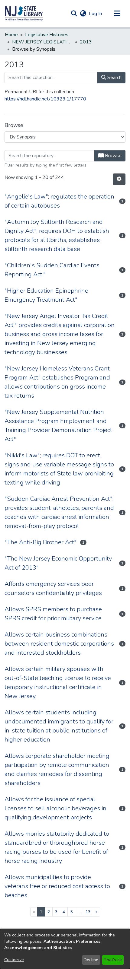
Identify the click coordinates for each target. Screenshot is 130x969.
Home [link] (11, 34)
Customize (14, 960)
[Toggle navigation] (117, 13)
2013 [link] (86, 42)
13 (88, 912)
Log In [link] (95, 13)
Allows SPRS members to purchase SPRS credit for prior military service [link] (53, 613)
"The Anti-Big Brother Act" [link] (40, 542)
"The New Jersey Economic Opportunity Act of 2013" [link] (58, 563)
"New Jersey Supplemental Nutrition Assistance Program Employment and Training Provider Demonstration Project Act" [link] (58, 425)
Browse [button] (113, 155)
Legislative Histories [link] (46, 34)
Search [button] (114, 77)
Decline (91, 960)
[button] (24, 13)
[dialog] (65, 949)
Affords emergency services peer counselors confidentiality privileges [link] (53, 588)
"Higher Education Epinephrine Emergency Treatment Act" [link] (46, 295)
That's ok (113, 960)
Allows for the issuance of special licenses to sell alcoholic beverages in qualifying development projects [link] (55, 808)
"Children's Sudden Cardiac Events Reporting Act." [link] (52, 269)
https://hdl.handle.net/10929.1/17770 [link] (45, 99)
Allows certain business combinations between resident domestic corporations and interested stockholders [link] (59, 644)
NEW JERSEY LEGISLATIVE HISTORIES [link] (42, 42)
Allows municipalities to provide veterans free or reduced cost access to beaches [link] (57, 886)
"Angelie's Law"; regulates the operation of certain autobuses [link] (59, 201)
